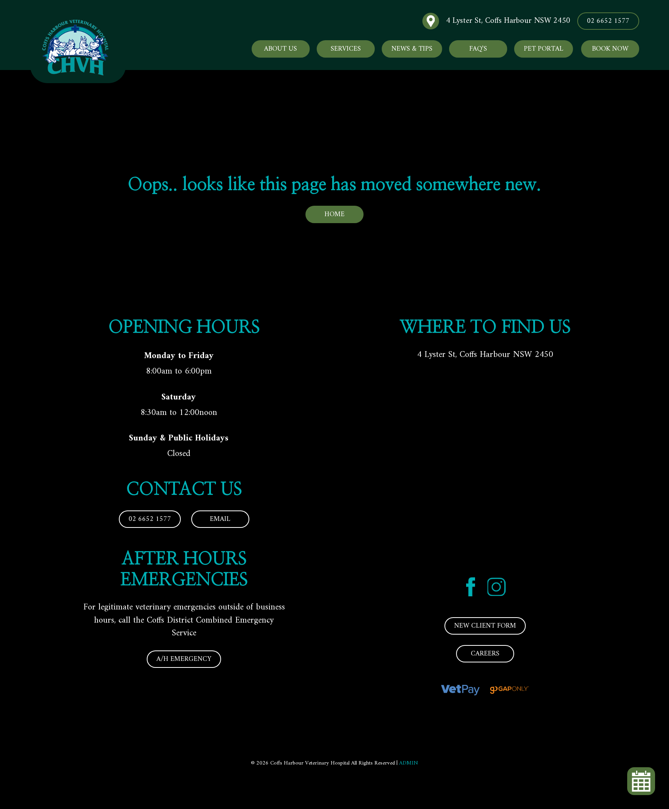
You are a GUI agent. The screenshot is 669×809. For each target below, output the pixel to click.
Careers (485, 654)
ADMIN (408, 763)
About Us (280, 49)
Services (346, 49)
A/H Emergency (183, 659)
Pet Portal (543, 49)
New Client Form (485, 626)
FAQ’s (478, 49)
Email (220, 519)
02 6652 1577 (608, 21)
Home (334, 214)
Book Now (610, 49)
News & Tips (411, 49)
